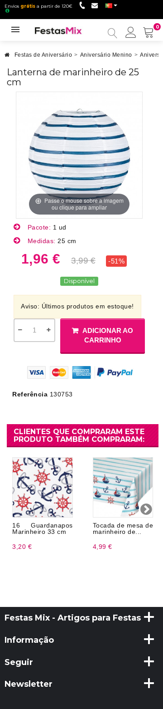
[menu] (130, 33)
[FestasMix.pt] (58, 30)
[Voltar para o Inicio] (7, 57)
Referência (30, 394)
